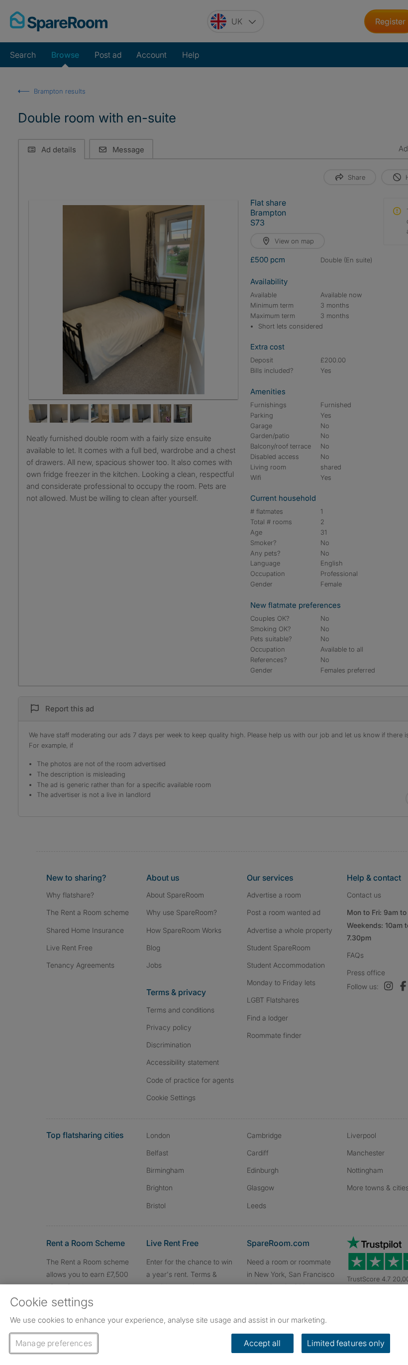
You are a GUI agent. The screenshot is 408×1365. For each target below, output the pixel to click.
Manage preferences (53, 1343)
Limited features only (346, 1343)
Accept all (262, 1343)
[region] (204, 1324)
